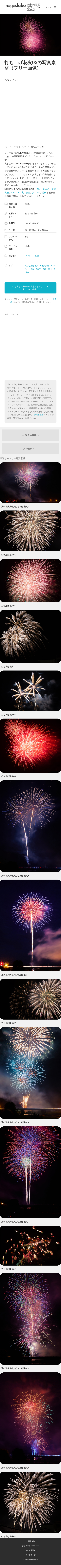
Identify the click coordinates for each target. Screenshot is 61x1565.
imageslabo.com (33, 1559)
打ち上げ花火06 (8, 555)
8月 (38, 192)
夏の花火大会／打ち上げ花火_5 (15, 1467)
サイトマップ (30, 1555)
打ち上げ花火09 (8, 1269)
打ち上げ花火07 (8, 1023)
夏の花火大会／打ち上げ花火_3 (15, 506)
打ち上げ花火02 (8, 1536)
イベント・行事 (32, 256)
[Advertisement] (30, 112)
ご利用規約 (39, 415)
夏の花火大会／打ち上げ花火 (14, 975)
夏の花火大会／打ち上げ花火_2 (15, 1221)
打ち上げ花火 (43, 189)
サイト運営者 (30, 1550)
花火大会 (45, 265)
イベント (15, 192)
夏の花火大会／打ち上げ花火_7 (15, 1368)
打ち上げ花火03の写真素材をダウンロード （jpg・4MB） (30, 287)
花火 (44, 192)
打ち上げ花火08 (8, 714)
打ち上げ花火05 (8, 605)
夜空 (28, 192)
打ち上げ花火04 (8, 776)
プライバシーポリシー (30, 1546)
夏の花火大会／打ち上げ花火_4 (15, 1122)
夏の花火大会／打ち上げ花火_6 (15, 875)
